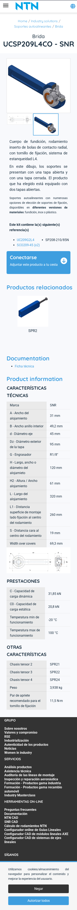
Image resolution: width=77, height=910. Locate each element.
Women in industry (18, 753)
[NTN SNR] (26, 6)
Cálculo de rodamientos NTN (25, 826)
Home (22, 21)
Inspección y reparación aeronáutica (31, 779)
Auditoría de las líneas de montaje (29, 775)
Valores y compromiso (20, 732)
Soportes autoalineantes (32, 26)
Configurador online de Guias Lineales (32, 830)
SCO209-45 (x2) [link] (28, 245)
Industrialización (16, 740)
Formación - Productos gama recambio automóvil (33, 789)
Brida (59, 26)
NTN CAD (11, 818)
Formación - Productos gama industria (32, 783)
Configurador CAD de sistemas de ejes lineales (32, 840)
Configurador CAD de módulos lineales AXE (36, 834)
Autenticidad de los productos (26, 745)
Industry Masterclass (19, 795)
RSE (7, 737)
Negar (38, 889)
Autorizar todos (39, 901)
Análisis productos (18, 767)
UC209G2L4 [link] (25, 240)
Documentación (15, 814)
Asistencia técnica (17, 771)
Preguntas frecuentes (20, 810)
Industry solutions (44, 21)
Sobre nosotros (15, 729)
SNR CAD (11, 822)
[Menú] (5, 6)
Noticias (10, 748)
